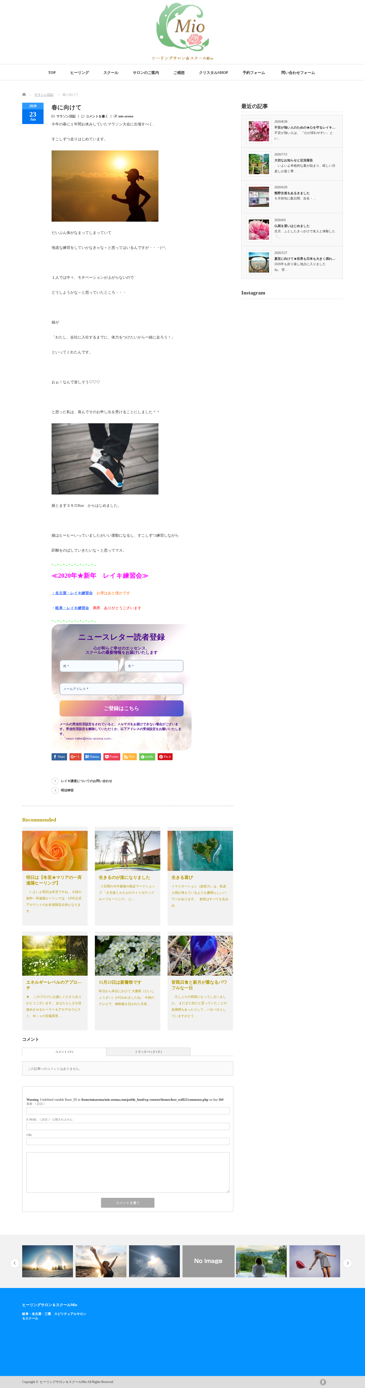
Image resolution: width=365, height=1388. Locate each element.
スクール (110, 73)
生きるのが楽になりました (124, 877)
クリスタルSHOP (213, 73)
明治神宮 (67, 790)
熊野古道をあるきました (292, 193)
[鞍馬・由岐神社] (319, 1261)
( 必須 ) (35, 1103)
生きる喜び (182, 877)
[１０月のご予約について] (106, 1261)
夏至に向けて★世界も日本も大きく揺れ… (304, 259)
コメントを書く (97, 116)
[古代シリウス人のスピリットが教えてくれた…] (159, 1261)
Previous (15, 1263)
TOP (52, 73)
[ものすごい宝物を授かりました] (266, 1261)
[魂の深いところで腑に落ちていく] (52, 1261)
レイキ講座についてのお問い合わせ (86, 781)
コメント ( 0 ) (64, 1051)
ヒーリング (79, 73)
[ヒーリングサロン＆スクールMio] (182, 59)
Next (347, 1263)
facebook (323, 1382)
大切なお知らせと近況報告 (293, 160)
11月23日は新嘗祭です (120, 982)
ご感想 (179, 73)
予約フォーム (254, 73)
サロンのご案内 (146, 73)
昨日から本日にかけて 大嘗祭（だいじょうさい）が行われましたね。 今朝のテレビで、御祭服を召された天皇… (126, 997)
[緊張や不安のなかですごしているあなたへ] (213, 1261)
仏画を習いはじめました (292, 226)
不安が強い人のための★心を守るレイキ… (304, 127)
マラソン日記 (43, 95)
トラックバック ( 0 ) (148, 1051)
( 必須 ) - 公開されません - (50, 1119)
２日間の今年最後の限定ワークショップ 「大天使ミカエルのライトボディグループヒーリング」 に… (127, 892)
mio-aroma (125, 116)
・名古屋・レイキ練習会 (72, 593)
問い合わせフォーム (299, 73)
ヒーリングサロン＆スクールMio (49, 1305)
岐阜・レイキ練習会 (72, 608)
